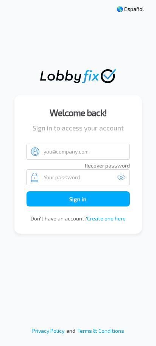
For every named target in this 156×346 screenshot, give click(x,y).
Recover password (107, 165)
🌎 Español (130, 9)
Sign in (78, 199)
